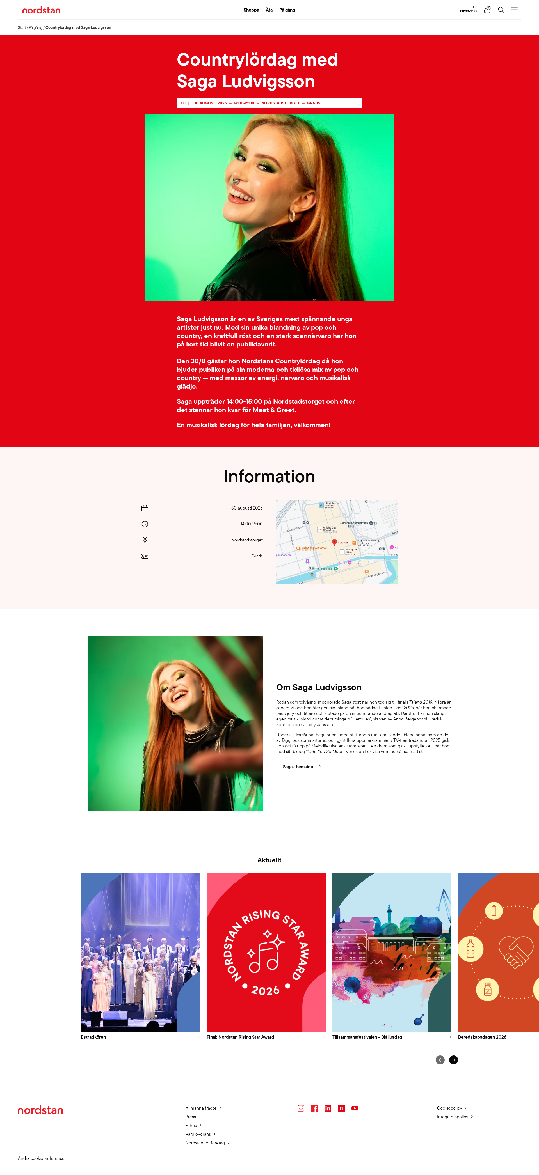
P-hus (191, 1125)
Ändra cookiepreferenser (42, 1158)
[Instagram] (301, 1108)
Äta (269, 10)
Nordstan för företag (205, 1143)
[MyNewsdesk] (341, 1108)
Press (191, 1117)
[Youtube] (354, 1108)
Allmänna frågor (201, 1108)
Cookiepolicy (449, 1108)
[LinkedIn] (328, 1108)
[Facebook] (314, 1108)
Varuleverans (198, 1134)
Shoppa (251, 10)
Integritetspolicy (452, 1117)
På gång (287, 10)
